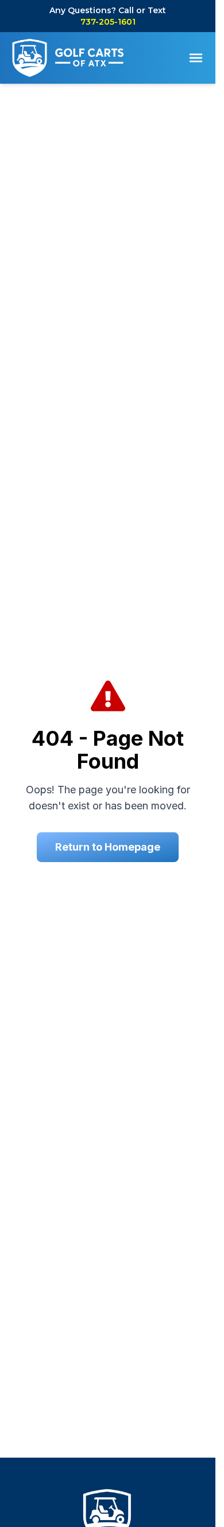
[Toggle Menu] (195, 57)
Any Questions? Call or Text (107, 16)
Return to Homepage (107, 847)
